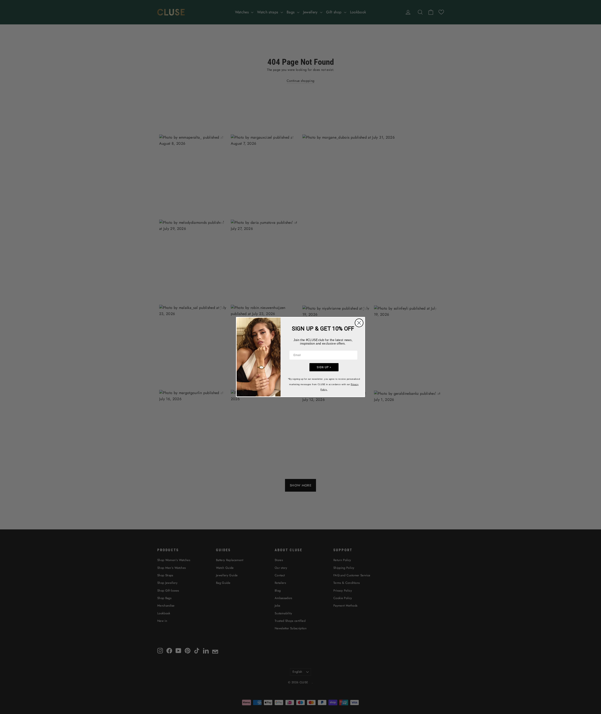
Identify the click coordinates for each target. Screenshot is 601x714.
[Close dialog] (359, 323)
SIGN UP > (324, 367)
